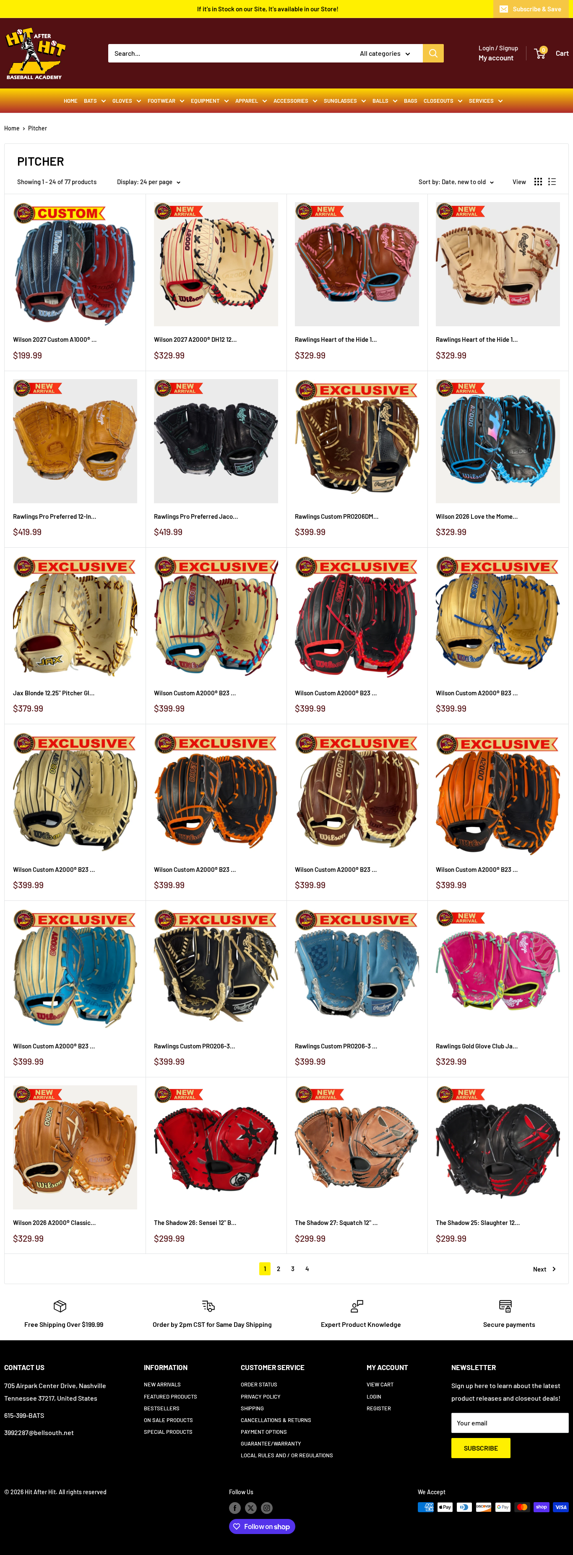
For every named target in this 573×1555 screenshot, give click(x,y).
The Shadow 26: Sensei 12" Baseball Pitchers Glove (196, 1222)
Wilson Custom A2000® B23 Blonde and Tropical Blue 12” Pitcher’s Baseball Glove (196, 693)
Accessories (290, 100)
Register (379, 1408)
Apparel (246, 100)
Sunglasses (340, 100)
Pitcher (37, 128)
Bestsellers (162, 1408)
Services (481, 100)
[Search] (433, 53)
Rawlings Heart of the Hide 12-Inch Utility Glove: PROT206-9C (478, 339)
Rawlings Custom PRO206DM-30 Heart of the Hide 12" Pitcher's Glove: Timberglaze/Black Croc (337, 516)
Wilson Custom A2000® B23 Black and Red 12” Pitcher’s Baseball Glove (337, 693)
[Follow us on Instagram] (267, 1508)
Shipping (252, 1408)
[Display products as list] (552, 181)
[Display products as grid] (538, 181)
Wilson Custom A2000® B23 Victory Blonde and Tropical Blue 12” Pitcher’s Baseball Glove (55, 1046)
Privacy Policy (261, 1396)
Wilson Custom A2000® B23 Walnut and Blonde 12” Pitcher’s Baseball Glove (337, 869)
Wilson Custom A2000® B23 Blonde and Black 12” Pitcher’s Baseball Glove (55, 869)
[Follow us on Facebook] (235, 1508)
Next (540, 1269)
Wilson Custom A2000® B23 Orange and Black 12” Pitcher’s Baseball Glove (478, 869)
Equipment (205, 100)
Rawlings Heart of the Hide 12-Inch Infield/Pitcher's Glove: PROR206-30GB (337, 339)
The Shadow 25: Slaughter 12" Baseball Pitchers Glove (478, 1222)
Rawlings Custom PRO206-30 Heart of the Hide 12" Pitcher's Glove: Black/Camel (196, 1046)
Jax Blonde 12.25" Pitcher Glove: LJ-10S (55, 693)
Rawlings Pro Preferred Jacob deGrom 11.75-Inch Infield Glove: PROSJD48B (196, 516)
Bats (90, 100)
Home (71, 100)
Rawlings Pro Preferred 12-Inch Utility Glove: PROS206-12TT (55, 516)
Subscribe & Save (537, 9)
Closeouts (438, 100)
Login (374, 1396)
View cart (380, 1384)
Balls (380, 100)
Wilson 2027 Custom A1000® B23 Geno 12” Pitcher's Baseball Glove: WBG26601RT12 (55, 339)
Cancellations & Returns (276, 1420)
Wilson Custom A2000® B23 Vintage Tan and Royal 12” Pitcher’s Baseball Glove (478, 693)
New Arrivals (162, 1384)
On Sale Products (168, 1420)
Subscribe (481, 1448)
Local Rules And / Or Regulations (287, 1455)
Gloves (122, 100)
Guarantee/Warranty (271, 1443)
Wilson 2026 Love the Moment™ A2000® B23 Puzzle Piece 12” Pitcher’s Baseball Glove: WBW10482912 (478, 516)
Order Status (259, 1384)
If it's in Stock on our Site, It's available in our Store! (268, 9)
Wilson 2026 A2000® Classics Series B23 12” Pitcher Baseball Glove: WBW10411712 (55, 1222)
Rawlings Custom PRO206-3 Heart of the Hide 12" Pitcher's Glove (337, 1046)
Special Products (168, 1431)
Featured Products (170, 1396)
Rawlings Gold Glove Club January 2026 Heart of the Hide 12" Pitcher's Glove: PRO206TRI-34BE (478, 1046)
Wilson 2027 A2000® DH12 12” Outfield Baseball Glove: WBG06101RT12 (196, 339)
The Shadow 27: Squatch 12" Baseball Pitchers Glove (337, 1222)
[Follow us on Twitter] (251, 1508)
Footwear (161, 100)
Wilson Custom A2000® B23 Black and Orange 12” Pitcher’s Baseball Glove (196, 869)
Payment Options (264, 1431)
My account (496, 57)
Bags (410, 100)
